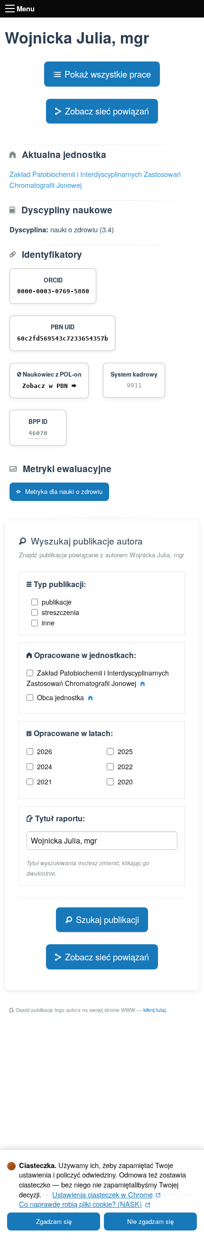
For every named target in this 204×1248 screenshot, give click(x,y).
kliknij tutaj (154, 1009)
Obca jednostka (61, 697)
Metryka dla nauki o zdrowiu (62, 491)
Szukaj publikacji (107, 919)
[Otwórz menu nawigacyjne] (10, 8)
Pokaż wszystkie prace (108, 74)
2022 (125, 766)
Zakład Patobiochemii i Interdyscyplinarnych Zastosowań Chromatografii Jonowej (98, 678)
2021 (44, 781)
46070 (37, 433)
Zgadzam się (54, 1221)
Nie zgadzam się (150, 1221)
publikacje (57, 601)
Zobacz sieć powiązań (107, 111)
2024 (44, 766)
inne (48, 622)
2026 (44, 751)
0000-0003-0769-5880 (53, 291)
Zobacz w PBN (47, 385)
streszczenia (60, 612)
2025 (125, 751)
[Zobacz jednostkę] (142, 683)
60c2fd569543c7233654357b (62, 338)
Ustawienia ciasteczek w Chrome (106, 1194)
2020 (125, 781)
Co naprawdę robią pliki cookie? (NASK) (84, 1204)
